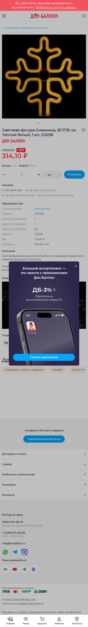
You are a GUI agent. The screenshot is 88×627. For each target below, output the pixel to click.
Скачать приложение (44, 357)
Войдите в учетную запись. (56, 7)
